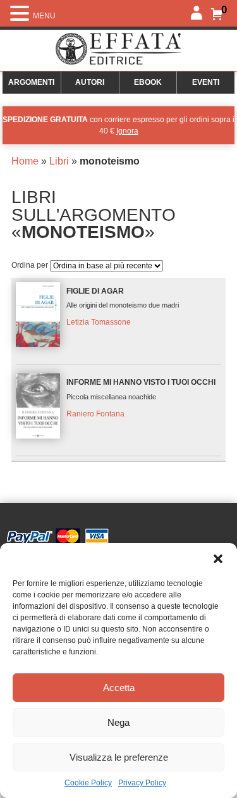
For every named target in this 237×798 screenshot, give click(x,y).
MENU (44, 15)
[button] (218, 558)
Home (25, 161)
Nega (118, 722)
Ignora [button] (127, 131)
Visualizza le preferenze (119, 757)
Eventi (205, 82)
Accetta (119, 687)
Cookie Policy (88, 782)
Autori (89, 82)
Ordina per (30, 265)
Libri (59, 161)
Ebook (148, 82)
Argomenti (31, 82)
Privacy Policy (142, 782)
